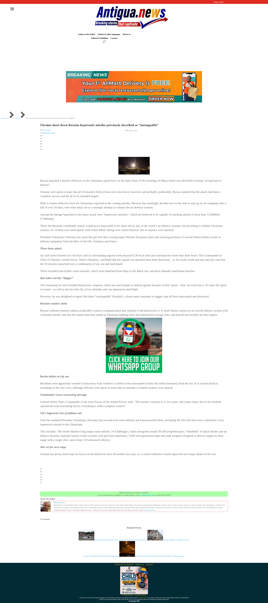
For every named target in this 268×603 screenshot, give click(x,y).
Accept (179, 600)
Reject (190, 600)
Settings (202, 600)
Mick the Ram (46, 130)
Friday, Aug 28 (218, 2)
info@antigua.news (47, 133)
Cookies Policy (140, 595)
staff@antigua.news (148, 495)
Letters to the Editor (86, 34)
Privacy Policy (127, 595)
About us (126, 34)
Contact (114, 38)
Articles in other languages (109, 34)
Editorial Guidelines (99, 38)
